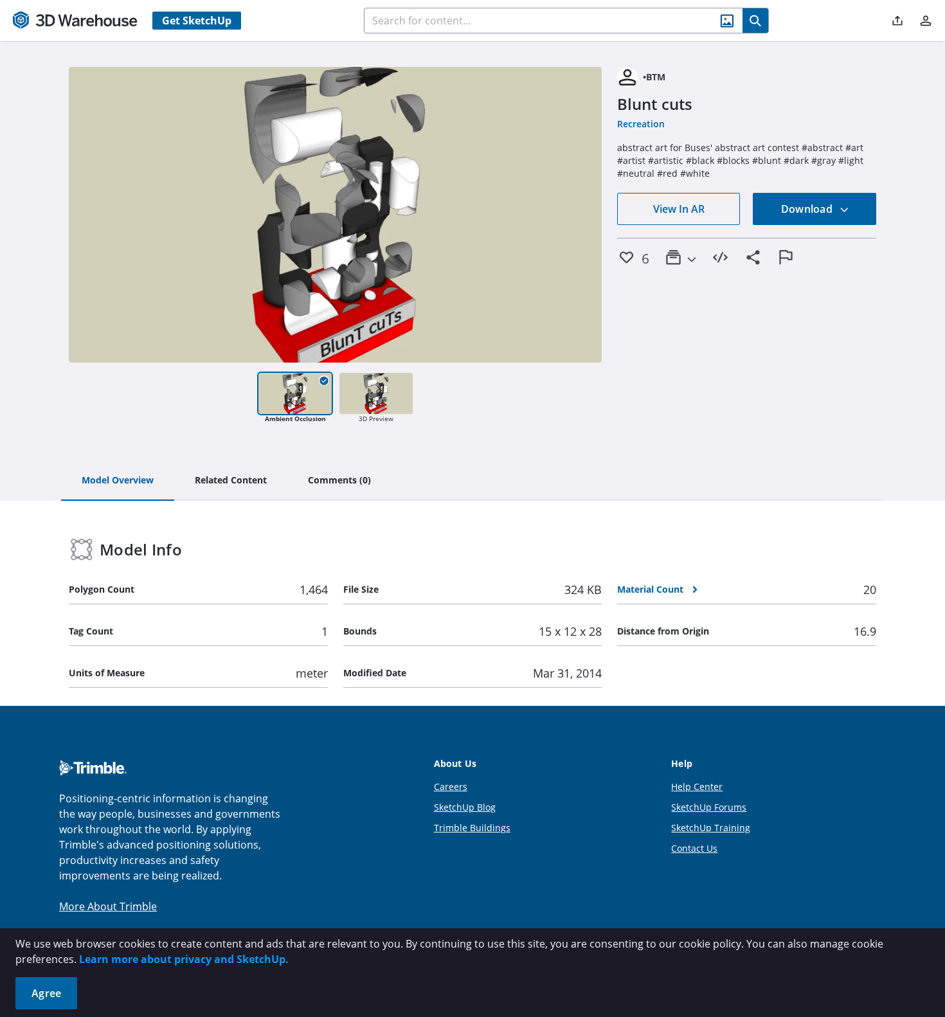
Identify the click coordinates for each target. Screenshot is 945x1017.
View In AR (679, 209)
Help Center (697, 786)
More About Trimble (108, 906)
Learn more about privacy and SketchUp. (184, 959)
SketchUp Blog (465, 807)
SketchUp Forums (708, 807)
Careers (450, 786)
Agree (46, 993)
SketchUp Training (710, 828)
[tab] (117, 481)
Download (808, 209)
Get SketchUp (196, 21)
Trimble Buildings (472, 828)
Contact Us (694, 848)
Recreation (641, 124)
